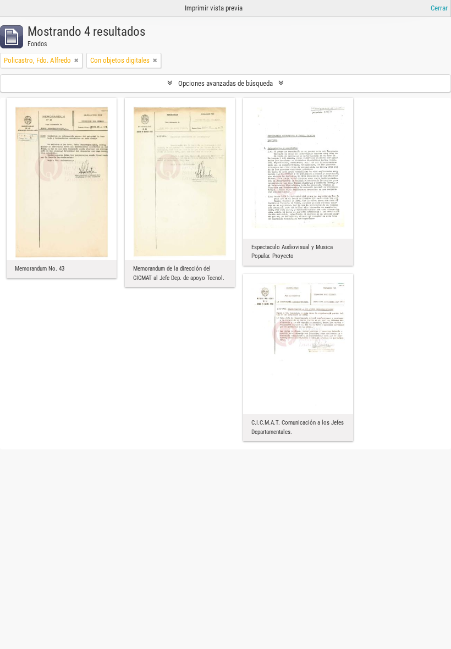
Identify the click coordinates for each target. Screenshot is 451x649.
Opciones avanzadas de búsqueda (225, 83)
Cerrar (439, 8)
